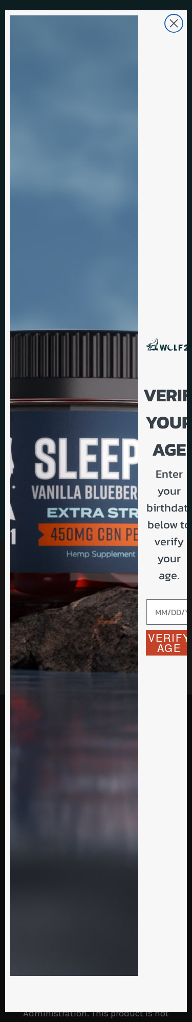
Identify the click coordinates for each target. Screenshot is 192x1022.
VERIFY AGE (169, 642)
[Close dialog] (174, 23)
